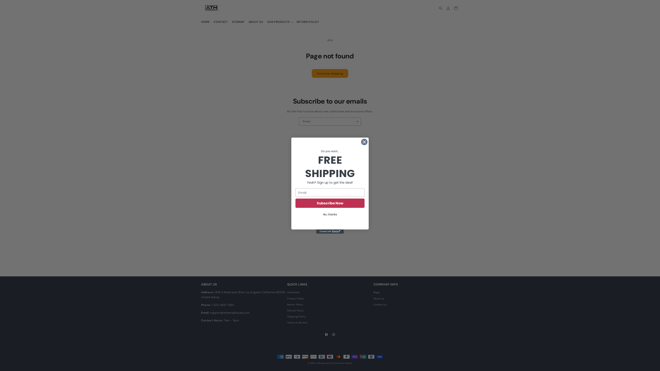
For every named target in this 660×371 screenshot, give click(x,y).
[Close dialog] (364, 142)
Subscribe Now (330, 203)
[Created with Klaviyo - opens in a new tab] (330, 231)
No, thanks (330, 214)
